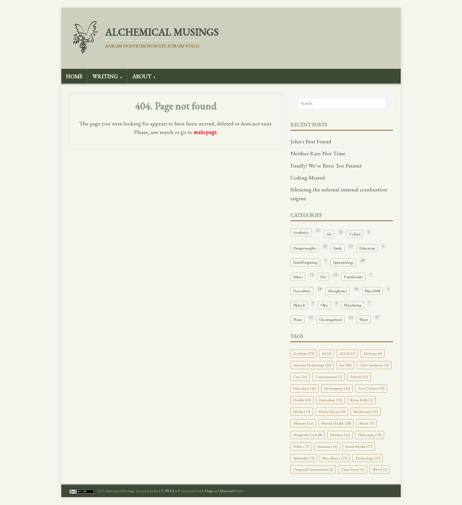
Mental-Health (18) (336, 423)
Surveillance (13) (334, 458)
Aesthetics (301, 232)
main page (205, 131)
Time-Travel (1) (352, 469)
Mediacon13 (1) (365, 411)
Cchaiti (354, 234)
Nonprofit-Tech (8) (307, 434)
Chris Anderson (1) (374, 365)
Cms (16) (300, 376)
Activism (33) (303, 353)
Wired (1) (379, 469)
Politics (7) (301, 446)
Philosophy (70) (369, 434)
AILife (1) (347, 353)
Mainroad (227, 490)
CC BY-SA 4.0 (169, 490)
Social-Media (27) (358, 446)
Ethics (298, 276)
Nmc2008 (372, 291)
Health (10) (302, 400)
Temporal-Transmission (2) (313, 469)
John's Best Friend (310, 141)
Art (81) (345, 365)
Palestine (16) (340, 434)
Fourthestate (353, 276)
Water (363, 319)
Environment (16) (337, 388)
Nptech (299, 305)
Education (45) (304, 388)
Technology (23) (367, 458)
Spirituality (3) (303, 458)
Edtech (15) (359, 376)
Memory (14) (303, 423)
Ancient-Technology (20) (312, 365)
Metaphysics (337, 291)
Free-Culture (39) (371, 388)
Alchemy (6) (372, 353)
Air (329, 234)
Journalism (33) (330, 400)
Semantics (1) (327, 446)
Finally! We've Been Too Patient (326, 165)
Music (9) (366, 423)
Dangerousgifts (304, 248)
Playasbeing (352, 305)
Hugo (209, 490)
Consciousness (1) (328, 376)
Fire (323, 276)
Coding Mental (307, 177)
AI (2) (326, 353)
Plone (297, 319)
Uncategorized (330, 319)
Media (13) (301, 411)
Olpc (324, 305)
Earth (337, 248)
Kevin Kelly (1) (361, 400)
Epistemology (343, 262)
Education (367, 248)
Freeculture (302, 291)
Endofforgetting (305, 262)
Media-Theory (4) (331, 411)
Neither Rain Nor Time (317, 153)
